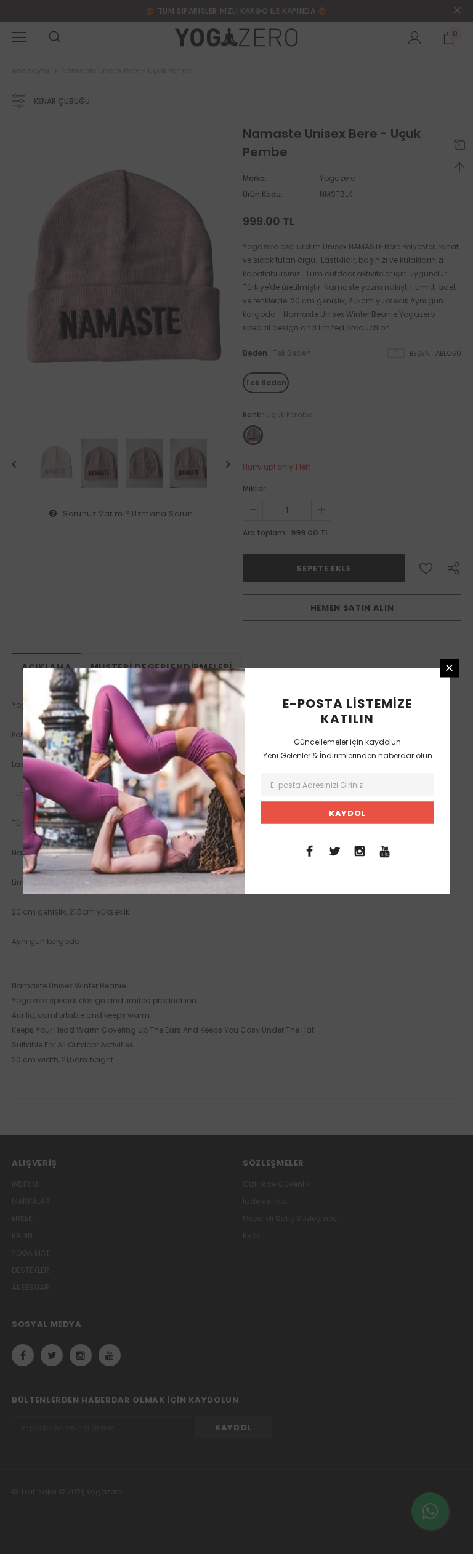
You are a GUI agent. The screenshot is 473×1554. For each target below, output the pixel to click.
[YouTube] (385, 850)
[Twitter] (334, 850)
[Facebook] (309, 850)
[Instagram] (359, 850)
